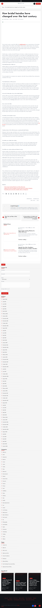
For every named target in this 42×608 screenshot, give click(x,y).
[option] (7, 582)
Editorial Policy (5, 561)
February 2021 (5, 417)
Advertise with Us (6, 553)
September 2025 (5, 325)
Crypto (4, 466)
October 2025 (5, 323)
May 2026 (4, 306)
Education (4, 471)
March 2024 (5, 352)
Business (4, 459)
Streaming (4, 529)
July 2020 (4, 434)
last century (33, 200)
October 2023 (5, 364)
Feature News (5, 478)
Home (3, 7)
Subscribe (38, 3)
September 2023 (5, 366)
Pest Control (5, 517)
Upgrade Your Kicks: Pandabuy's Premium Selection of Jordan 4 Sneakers (18, 188)
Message (2, 281)
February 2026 (5, 313)
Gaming (4, 495)
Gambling (4, 490)
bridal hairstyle (36, 198)
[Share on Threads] (23, 194)
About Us (4, 547)
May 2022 (4, 381)
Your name (3, 270)
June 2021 (4, 407)
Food (3, 488)
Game (4, 493)
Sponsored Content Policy (7, 566)
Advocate (4, 452)
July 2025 (4, 330)
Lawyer (4, 507)
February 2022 (5, 388)
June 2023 (4, 371)
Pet (3, 519)
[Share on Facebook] (6, 194)
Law (3, 505)
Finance (4, 483)
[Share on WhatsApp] (14, 194)
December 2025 (5, 318)
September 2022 (5, 376)
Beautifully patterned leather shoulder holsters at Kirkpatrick (16, 189)
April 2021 (4, 412)
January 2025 (5, 342)
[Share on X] (9, 194)
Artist (4, 454)
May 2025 (4, 335)
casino (4, 464)
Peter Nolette (6, 588)
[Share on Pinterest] (16, 194)
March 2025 (5, 340)
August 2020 (5, 431)
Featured (4, 481)
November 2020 (5, 424)
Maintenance (5, 512)
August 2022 (5, 378)
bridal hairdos (29, 198)
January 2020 (5, 446)
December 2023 (5, 359)
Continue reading (22, 239)
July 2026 (4, 301)
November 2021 (5, 395)
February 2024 (5, 354)
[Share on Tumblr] (21, 194)
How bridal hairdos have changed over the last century (15, 7)
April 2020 (4, 441)
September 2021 (5, 400)
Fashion (10, 19)
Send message (4, 293)
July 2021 (4, 405)
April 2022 (4, 383)
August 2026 (5, 299)
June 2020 (4, 436)
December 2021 (5, 393)
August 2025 (5, 328)
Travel (4, 536)
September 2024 (5, 347)
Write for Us (5, 550)
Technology (5, 531)
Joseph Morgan (6, 19)
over (38, 200)
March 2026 (5, 311)
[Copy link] (26, 194)
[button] (38, 571)
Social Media (5, 524)
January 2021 (5, 419)
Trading (4, 534)
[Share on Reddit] (18, 194)
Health (4, 500)
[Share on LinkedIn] (11, 194)
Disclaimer (4, 558)
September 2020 (5, 429)
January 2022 (5, 390)
